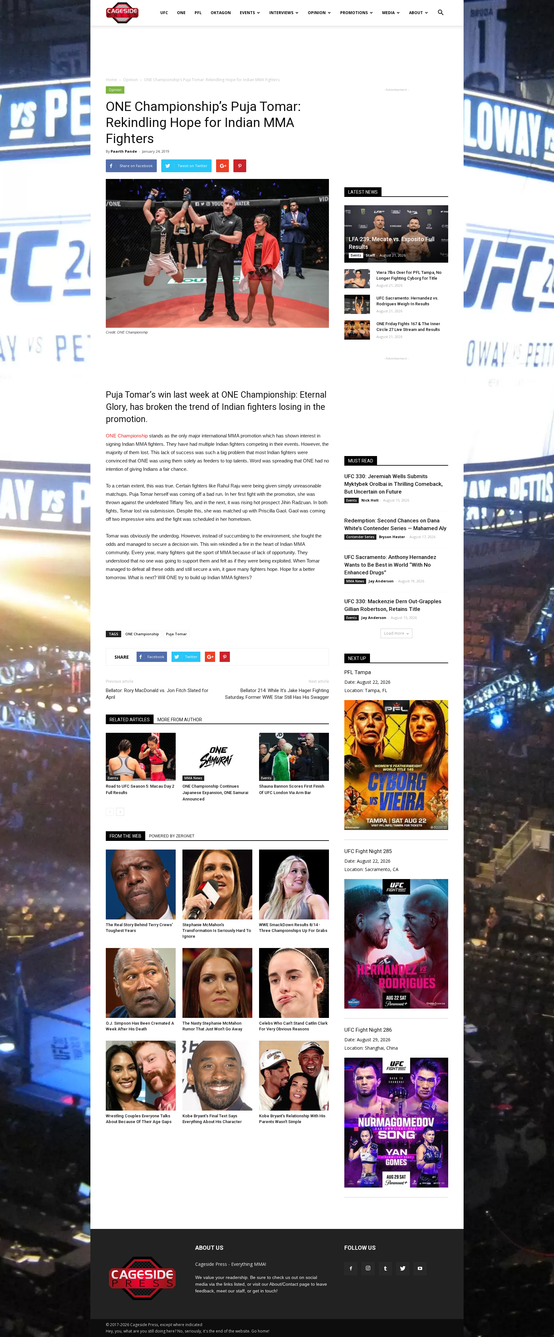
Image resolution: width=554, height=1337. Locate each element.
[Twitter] (402, 1268)
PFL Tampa (357, 672)
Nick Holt (370, 500)
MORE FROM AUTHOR (179, 719)
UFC (164, 12)
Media (388, 12)
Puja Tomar (176, 633)
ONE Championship (127, 435)
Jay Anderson (381, 581)
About (416, 12)
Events (247, 12)
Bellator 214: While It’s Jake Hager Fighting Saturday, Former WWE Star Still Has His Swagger (277, 694)
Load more (394, 633)
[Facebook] (350, 1268)
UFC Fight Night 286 (368, 1030)
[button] (440, 8)
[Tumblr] (385, 1268)
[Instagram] (368, 1268)
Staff (370, 255)
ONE (181, 12)
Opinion (317, 12)
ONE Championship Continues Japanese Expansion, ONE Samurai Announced (215, 792)
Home (111, 79)
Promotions (354, 12)
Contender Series (360, 537)
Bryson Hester (392, 536)
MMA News (193, 778)
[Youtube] (420, 1268)
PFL (198, 12)
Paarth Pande (124, 151)
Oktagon (221, 12)
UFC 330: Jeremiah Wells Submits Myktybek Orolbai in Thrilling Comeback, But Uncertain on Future (393, 484)
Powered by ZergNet (171, 836)
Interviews (281, 12)
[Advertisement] (277, 47)
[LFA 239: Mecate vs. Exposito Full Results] (396, 234)
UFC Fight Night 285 (368, 851)
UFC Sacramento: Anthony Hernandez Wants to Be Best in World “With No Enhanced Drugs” (390, 565)
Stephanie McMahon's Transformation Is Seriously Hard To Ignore (216, 930)
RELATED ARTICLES (130, 719)
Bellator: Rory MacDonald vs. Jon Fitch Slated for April (157, 694)
